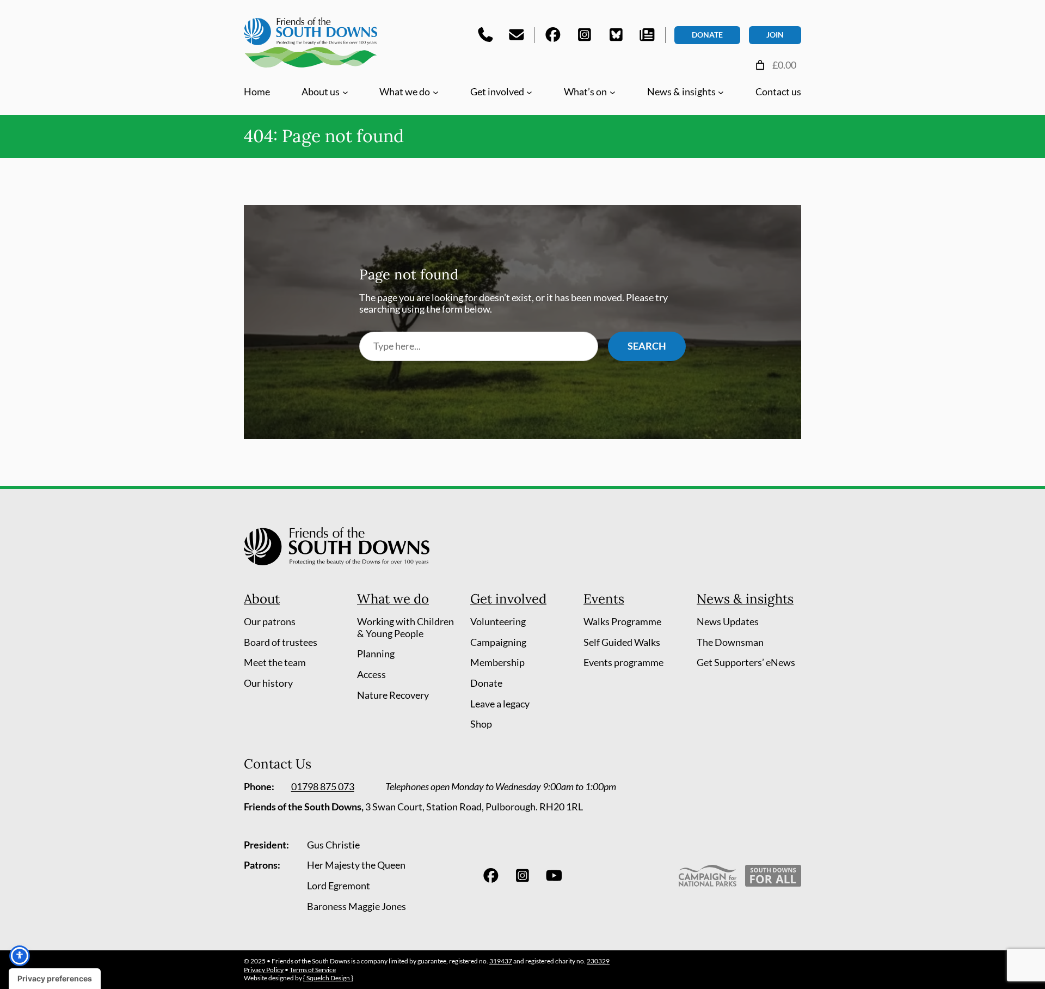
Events (603, 598)
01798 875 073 (322, 786)
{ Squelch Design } (328, 978)
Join (775, 34)
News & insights (745, 598)
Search (647, 346)
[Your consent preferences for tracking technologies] (55, 978)
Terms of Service (313, 970)
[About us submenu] (345, 92)
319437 (500, 961)
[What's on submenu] (613, 92)
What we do (393, 598)
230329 (598, 961)
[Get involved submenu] (529, 92)
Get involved (508, 598)
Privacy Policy (264, 970)
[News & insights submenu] (721, 92)
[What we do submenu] (436, 92)
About (262, 598)
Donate (707, 34)
